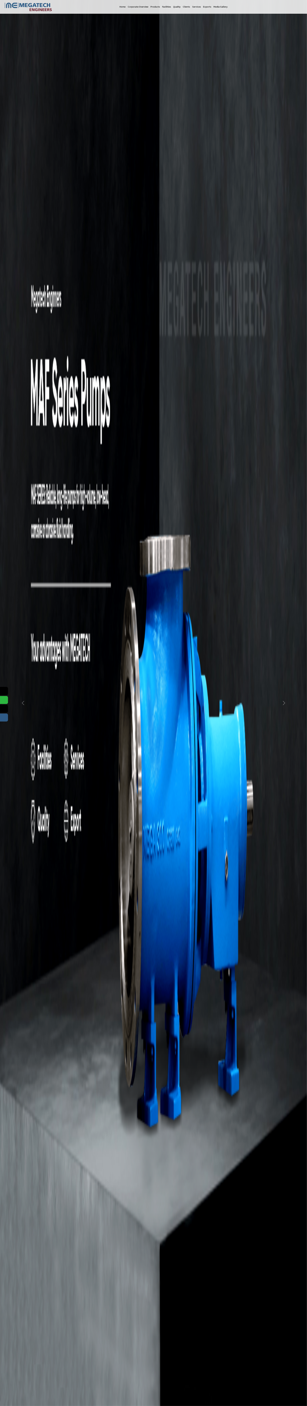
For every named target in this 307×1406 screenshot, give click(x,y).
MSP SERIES (155, 549)
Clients (186, 6)
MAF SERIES (155, 529)
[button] (18, 229)
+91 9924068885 (209, 546)
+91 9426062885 (209, 571)
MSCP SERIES (156, 539)
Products (155, 6)
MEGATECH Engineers (177, 612)
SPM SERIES (155, 554)
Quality (177, 6)
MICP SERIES (156, 544)
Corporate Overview (138, 6)
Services (196, 6)
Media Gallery (220, 6)
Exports (207, 6)
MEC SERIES (155, 534)
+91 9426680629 (209, 556)
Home (122, 6)
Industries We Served (122, 554)
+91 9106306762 (209, 566)
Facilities (166, 6)
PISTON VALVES (158, 559)
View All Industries (21, 407)
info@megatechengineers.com (217, 577)
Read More (201, 96)
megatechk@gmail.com (213, 583)
